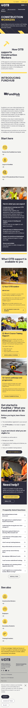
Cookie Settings (8, 701)
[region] (14, 695)
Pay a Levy (4, 680)
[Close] (25, 685)
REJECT (5, 705)
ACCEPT (5, 696)
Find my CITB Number (6, 674)
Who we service (12, 9)
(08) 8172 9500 (19, 665)
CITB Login (24, 1)
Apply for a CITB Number (7, 677)
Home (3, 9)
